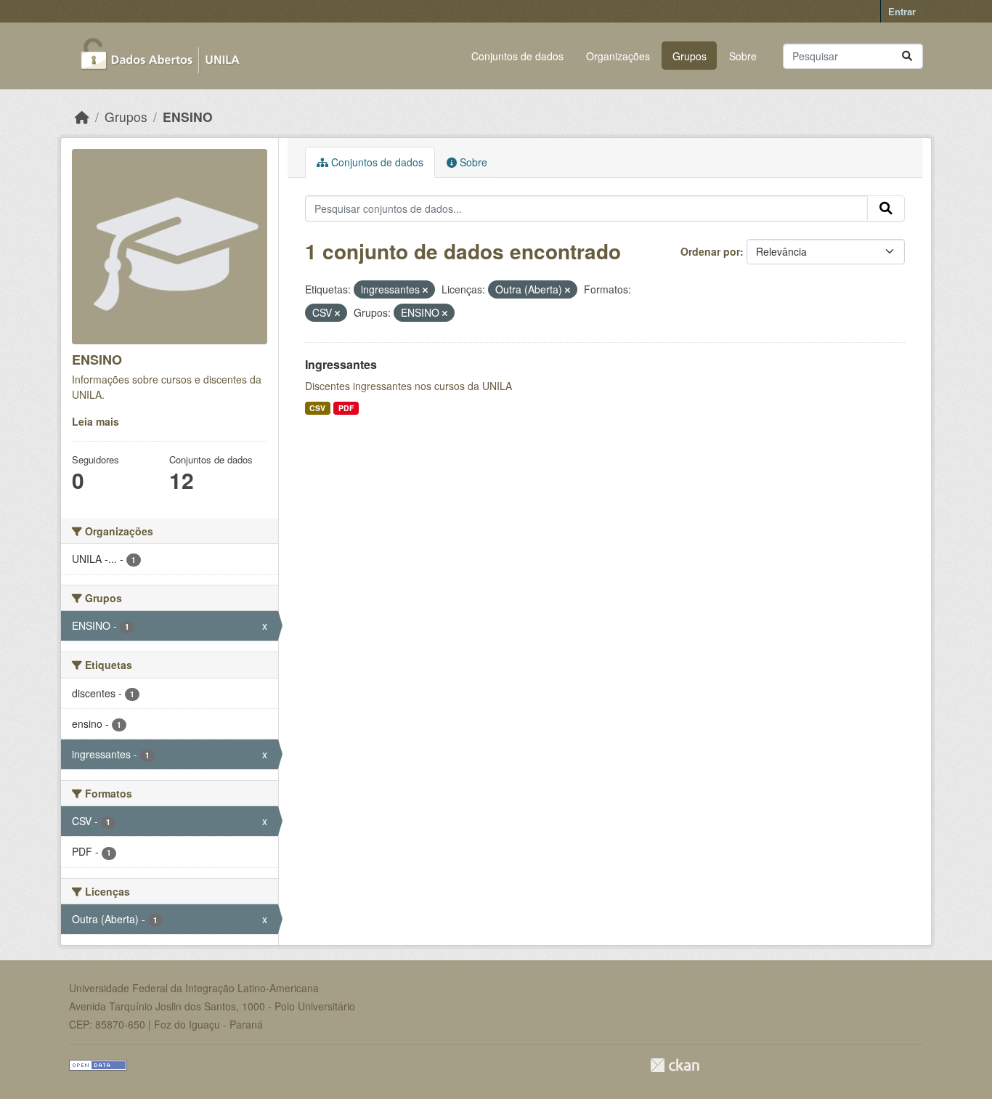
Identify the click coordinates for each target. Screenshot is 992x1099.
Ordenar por (710, 251)
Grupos (689, 56)
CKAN (674, 1065)
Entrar (902, 11)
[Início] (82, 117)
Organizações (618, 56)
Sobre (743, 56)
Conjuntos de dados (517, 56)
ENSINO (188, 117)
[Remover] (425, 290)
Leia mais (95, 421)
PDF (346, 407)
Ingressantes (341, 364)
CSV (317, 407)
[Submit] (907, 56)
